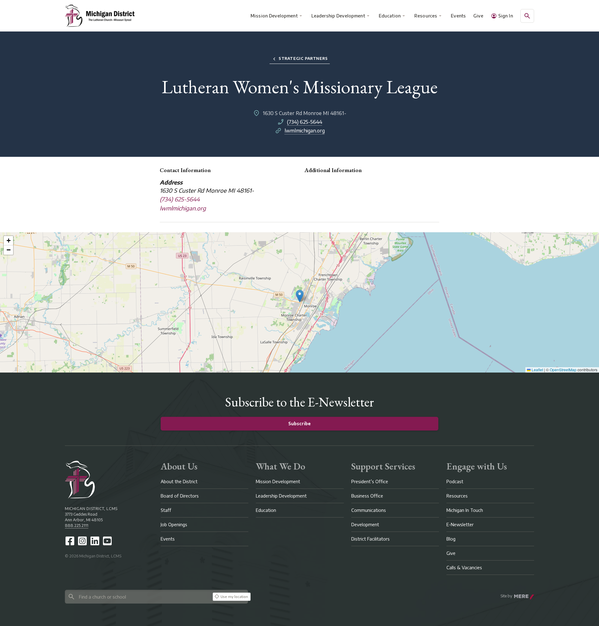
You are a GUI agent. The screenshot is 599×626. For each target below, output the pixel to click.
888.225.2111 (76, 525)
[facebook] (70, 541)
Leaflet (537, 369)
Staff (166, 510)
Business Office (367, 495)
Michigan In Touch (464, 510)
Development (365, 524)
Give (478, 15)
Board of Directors (180, 495)
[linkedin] (95, 541)
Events (458, 15)
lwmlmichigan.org (305, 131)
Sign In (505, 15)
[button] (300, 296)
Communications (368, 510)
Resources (425, 15)
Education (390, 15)
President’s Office (369, 481)
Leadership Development (338, 15)
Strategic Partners (303, 58)
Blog (450, 539)
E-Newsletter (460, 524)
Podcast (454, 481)
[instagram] (82, 541)
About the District (179, 481)
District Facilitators (370, 539)
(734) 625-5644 (304, 122)
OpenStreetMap (563, 369)
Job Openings (174, 524)
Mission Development (274, 15)
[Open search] (527, 16)
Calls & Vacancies (464, 567)
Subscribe (299, 423)
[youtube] (107, 541)
